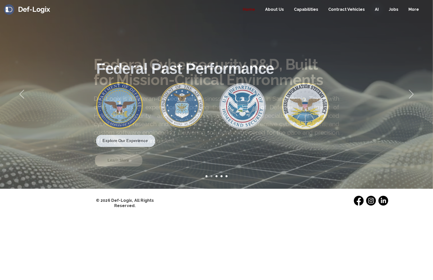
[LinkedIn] (383, 201)
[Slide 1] (206, 176)
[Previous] (22, 94)
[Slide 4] (222, 176)
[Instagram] (371, 201)
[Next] (411, 94)
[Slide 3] (216, 176)
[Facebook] (359, 201)
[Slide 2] (211, 176)
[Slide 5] (227, 176)
